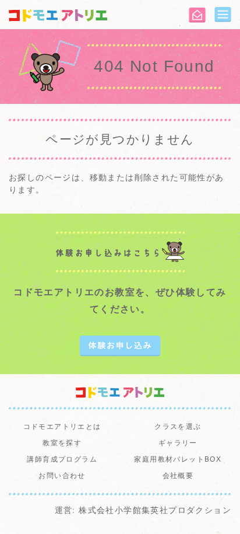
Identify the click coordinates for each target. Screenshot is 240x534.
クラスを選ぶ (177, 427)
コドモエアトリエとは (62, 427)
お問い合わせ (61, 476)
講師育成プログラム (62, 459)
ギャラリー (177, 443)
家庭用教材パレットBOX (177, 459)
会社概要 (178, 476)
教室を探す (62, 443)
